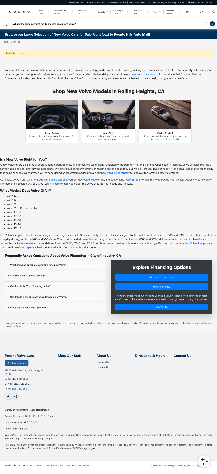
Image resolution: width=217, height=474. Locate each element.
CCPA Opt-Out (83, 465)
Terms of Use (103, 366)
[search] (213, 12)
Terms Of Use (43, 465)
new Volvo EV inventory (115, 172)
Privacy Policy (29, 465)
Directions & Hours (150, 355)
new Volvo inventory (143, 74)
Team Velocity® (169, 465)
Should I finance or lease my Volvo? (29, 275)
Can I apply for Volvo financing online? (30, 286)
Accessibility (102, 362)
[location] (149, 3)
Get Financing (161, 286)
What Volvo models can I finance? (28, 307)
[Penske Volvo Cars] (20, 11)
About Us (103, 355)
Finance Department (161, 277)
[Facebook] (8, 396)
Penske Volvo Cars (13, 465)
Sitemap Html (57, 465)
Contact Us (162, 306)
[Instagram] (15, 396)
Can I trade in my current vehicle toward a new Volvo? (38, 296)
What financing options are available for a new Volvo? (38, 264)
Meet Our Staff (69, 355)
